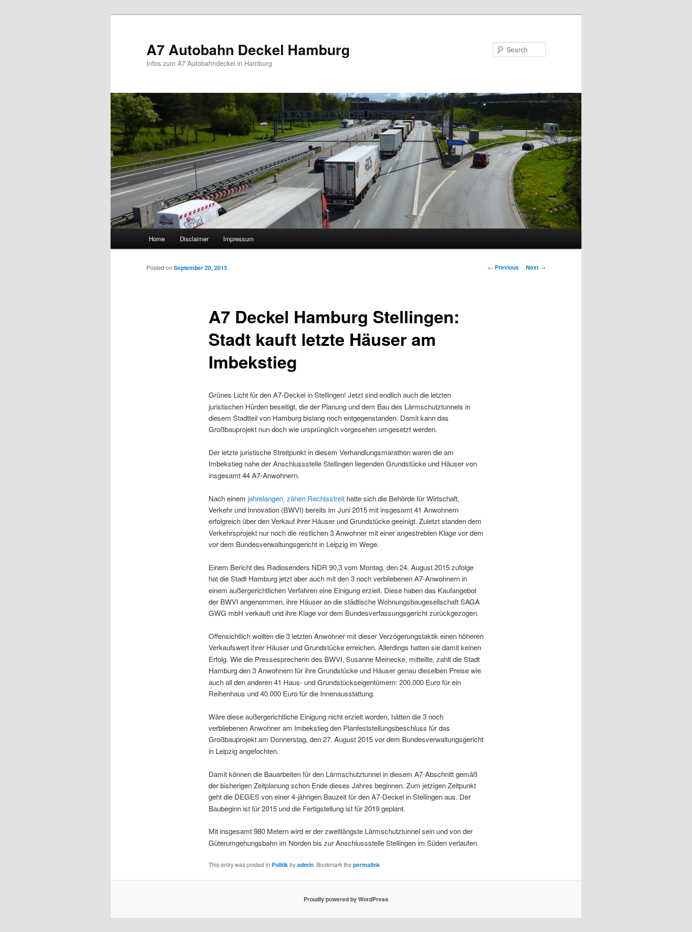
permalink (366, 864)
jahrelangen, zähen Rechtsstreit (296, 498)
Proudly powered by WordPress (346, 899)
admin (305, 864)
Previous (503, 267)
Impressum (238, 238)
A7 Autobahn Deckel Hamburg (248, 49)
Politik (280, 864)
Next (536, 267)
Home (157, 238)
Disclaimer (194, 238)
